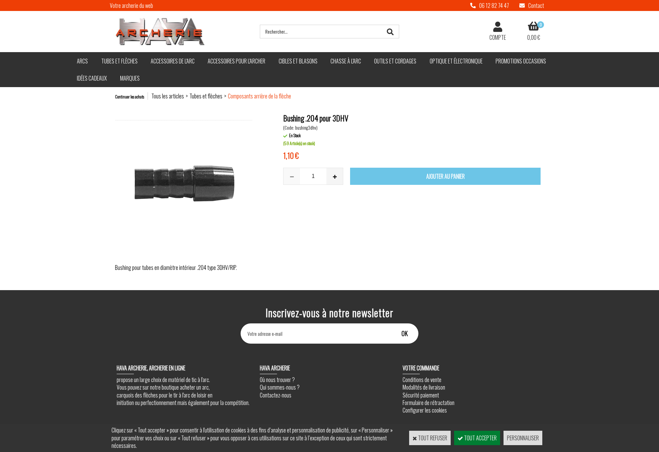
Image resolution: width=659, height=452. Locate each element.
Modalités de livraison (424, 387)
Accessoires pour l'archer (236, 61)
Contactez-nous (275, 395)
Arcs (82, 61)
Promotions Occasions (521, 61)
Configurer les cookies (425, 410)
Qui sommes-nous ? (280, 387)
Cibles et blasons (298, 61)
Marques (130, 78)
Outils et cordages (395, 61)
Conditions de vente (422, 380)
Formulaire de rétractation (428, 403)
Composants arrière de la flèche (259, 96)
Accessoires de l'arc (173, 61)
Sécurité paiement (421, 395)
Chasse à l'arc (346, 61)
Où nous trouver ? (277, 380)
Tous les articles (167, 96)
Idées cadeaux (92, 78)
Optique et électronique (456, 61)
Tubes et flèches (119, 61)
